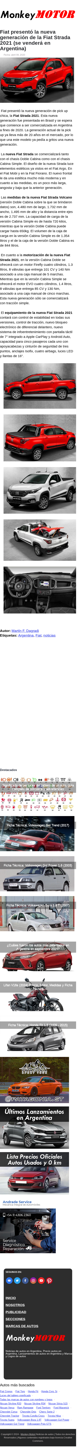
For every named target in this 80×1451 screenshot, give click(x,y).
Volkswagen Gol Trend (12, 1424)
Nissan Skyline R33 (10, 1403)
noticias (49, 635)
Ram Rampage (25, 1407)
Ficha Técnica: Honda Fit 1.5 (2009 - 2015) (38, 1025)
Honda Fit (33, 1391)
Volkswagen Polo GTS (39, 1424)
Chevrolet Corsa (8, 1411)
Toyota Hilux (54, 1415)
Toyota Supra (7, 1419)
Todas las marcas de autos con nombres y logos (26, 1399)
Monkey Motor (28, 1434)
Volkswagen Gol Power (56, 1419)
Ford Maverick (61, 1407)
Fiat (38, 635)
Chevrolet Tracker (9, 1415)
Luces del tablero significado (15, 1395)
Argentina (26, 635)
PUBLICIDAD (16, 1312)
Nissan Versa (7, 1407)
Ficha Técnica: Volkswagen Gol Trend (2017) (38, 825)
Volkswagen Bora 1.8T (29, 1419)
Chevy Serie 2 (47, 1411)
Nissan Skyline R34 (34, 1403)
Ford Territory (43, 1407)
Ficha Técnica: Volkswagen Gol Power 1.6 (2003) (38, 865)
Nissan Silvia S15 (58, 1403)
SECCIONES (15, 1319)
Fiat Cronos (6, 1391)
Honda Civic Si (49, 1391)
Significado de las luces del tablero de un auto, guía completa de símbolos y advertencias (38, 787)
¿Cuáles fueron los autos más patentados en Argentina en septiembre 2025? (38, 947)
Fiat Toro (20, 1391)
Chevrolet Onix (28, 1411)
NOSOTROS (15, 1305)
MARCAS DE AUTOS (22, 1326)
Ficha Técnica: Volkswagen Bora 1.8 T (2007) (38, 905)
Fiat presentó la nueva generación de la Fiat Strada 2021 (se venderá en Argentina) (35, 40)
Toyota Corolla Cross (33, 1415)
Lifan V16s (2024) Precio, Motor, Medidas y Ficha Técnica (38, 987)
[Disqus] (38, 715)
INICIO (11, 1298)
